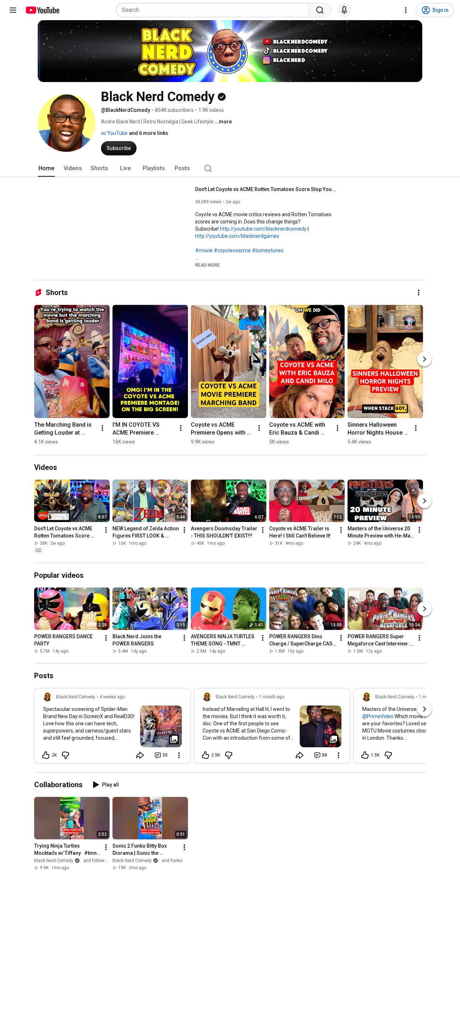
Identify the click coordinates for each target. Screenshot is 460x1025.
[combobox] (214, 10)
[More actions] (418, 292)
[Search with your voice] (344, 10)
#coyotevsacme (232, 250)
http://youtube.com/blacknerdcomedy (263, 229)
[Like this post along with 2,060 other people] (46, 755)
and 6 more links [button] (148, 133)
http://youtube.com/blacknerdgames (237, 236)
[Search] (319, 10)
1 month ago (271, 696)
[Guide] (13, 10)
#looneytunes (268, 250)
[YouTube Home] (42, 10)
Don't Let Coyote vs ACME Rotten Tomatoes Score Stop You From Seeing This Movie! (267, 189)
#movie (204, 250)
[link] (112, 728)
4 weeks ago (112, 696)
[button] (207, 264)
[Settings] (405, 10)
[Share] (140, 755)
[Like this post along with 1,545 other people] (365, 755)
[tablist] (230, 168)
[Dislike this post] (65, 755)
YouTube (117, 133)
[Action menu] (179, 755)
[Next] (424, 359)
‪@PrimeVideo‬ (378, 716)
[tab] (46, 168)
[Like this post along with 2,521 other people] (205, 755)
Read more (207, 265)
